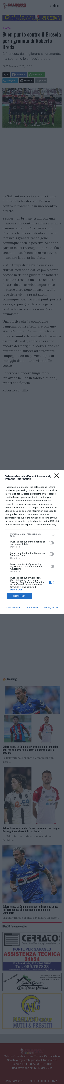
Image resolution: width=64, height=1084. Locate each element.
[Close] (57, 476)
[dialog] (32, 542)
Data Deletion (13, 607)
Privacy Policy (50, 607)
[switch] (51, 542)
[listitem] (32, 535)
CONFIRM (19, 596)
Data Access (32, 607)
